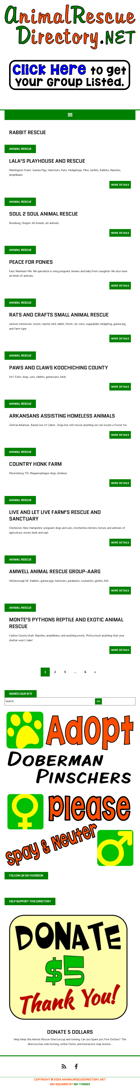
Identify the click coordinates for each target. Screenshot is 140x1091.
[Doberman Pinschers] (70, 748)
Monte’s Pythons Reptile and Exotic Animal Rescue (66, 623)
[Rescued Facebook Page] (76, 1066)
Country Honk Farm (35, 464)
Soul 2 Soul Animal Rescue (43, 213)
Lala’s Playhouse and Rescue (47, 161)
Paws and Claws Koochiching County (58, 367)
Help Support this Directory (30, 901)
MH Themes (82, 1084)
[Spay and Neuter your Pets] (70, 829)
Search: (9, 701)
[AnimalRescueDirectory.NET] (70, 27)
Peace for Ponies (31, 262)
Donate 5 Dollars (70, 1032)
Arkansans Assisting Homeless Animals (62, 415)
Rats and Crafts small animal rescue (58, 314)
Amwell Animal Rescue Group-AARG (54, 571)
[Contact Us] (64, 1066)
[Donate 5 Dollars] (70, 1021)
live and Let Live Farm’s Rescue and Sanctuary (55, 515)
